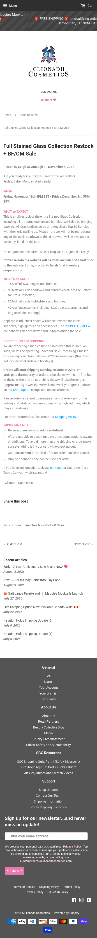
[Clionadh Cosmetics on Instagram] (81, 900)
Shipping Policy (65, 417)
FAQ (48, 676)
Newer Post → (84, 544)
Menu (13, 5)
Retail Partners (48, 721)
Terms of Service (24, 886)
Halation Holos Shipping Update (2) (28, 620)
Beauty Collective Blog (48, 727)
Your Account (48, 687)
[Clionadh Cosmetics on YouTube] (89, 900)
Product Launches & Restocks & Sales (38, 525)
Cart (90, 5)
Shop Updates (29, 115)
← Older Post (12, 544)
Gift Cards (49, 699)
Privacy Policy (34, 892)
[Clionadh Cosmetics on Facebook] (74, 900)
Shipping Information (48, 801)
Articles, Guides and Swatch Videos (48, 773)
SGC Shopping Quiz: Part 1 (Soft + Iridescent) (48, 761)
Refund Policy (71, 886)
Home (7, 115)
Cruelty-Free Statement (48, 739)
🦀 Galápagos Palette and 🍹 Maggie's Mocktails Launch (43, 593)
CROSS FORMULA (77, 326)
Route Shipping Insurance (49, 807)
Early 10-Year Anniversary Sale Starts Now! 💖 (35, 566)
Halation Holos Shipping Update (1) (28, 634)
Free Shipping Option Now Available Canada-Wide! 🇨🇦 (40, 607)
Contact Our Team (48, 795)
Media (48, 733)
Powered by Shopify (66, 913)
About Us (48, 716)
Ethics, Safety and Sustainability (48, 745)
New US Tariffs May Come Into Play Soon (31, 580)
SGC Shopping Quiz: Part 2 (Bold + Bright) (49, 767)
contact (55, 467)
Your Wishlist (48, 693)
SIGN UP (14, 871)
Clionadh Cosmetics (37, 913)
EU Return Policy (57, 892)
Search (48, 681)
